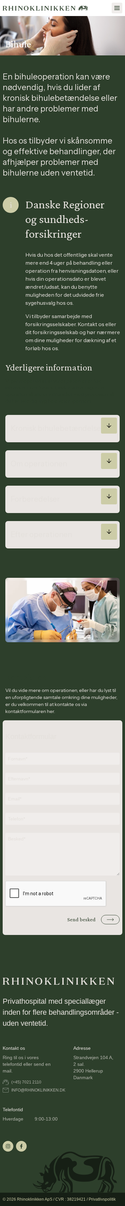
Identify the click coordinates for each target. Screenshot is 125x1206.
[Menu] (117, 8)
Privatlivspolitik (102, 1199)
